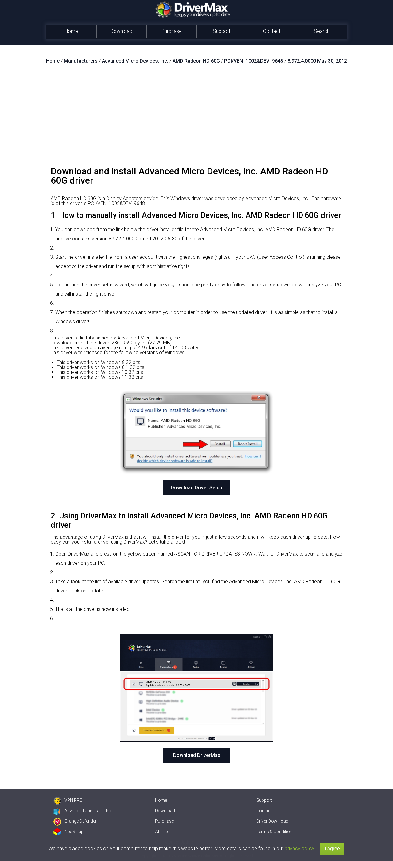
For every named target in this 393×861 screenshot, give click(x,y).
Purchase (171, 31)
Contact (271, 31)
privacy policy (299, 848)
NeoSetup (74, 831)
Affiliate (162, 831)
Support (221, 31)
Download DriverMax (196, 755)
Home (71, 31)
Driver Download (272, 821)
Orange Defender (80, 821)
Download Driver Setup (196, 488)
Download (121, 31)
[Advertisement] (196, 118)
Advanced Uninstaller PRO (89, 811)
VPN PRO (73, 800)
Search (321, 31)
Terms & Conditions (275, 831)
